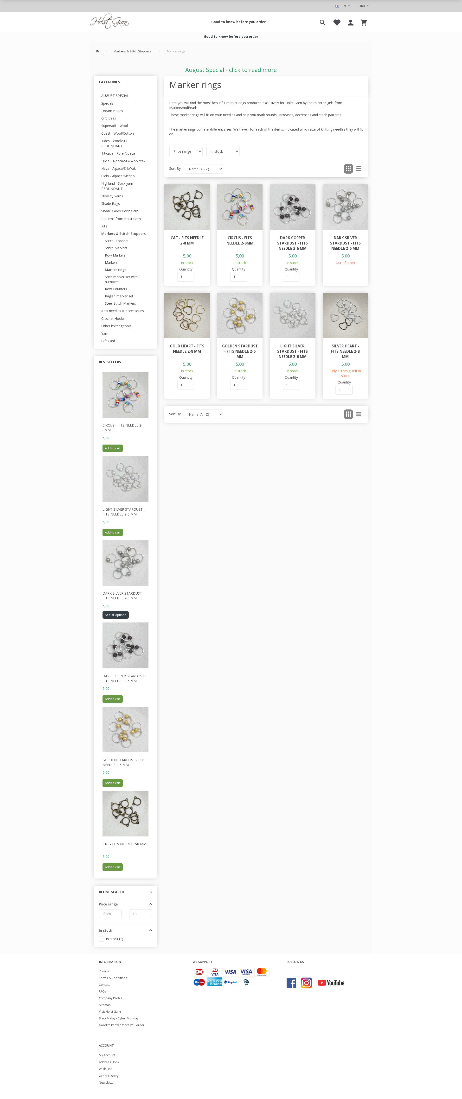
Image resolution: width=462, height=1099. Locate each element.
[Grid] (348, 169)
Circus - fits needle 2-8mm (122, 427)
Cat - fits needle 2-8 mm (124, 844)
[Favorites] (336, 22)
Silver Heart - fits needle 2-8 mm (345, 351)
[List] (358, 169)
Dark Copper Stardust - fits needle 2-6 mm (125, 678)
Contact (104, 985)
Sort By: (175, 168)
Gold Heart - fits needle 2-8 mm (187, 349)
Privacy (104, 971)
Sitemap (105, 1005)
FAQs (102, 991)
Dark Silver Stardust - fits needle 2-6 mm (123, 595)
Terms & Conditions (113, 978)
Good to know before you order (238, 21)
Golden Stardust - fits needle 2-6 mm (124, 762)
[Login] (350, 22)
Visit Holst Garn (110, 1012)
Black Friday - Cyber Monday (118, 1018)
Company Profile (110, 998)
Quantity (185, 269)
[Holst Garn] (109, 22)
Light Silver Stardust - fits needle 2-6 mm (124, 511)
